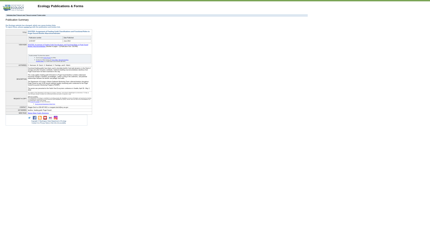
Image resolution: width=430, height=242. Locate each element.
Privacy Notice (45, 123)
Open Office (55, 59)
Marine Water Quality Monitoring (38, 113)
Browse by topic (21, 15)
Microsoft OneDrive (63, 59)
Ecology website (41, 15)
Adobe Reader (47, 57)
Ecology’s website (35, 101)
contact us (28, 27)
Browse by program (31, 15)
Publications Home (11, 15)
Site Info (53, 123)
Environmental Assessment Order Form (45, 104)
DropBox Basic (40, 61)
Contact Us (35, 123)
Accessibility (62, 123)
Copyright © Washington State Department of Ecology (48, 121)
